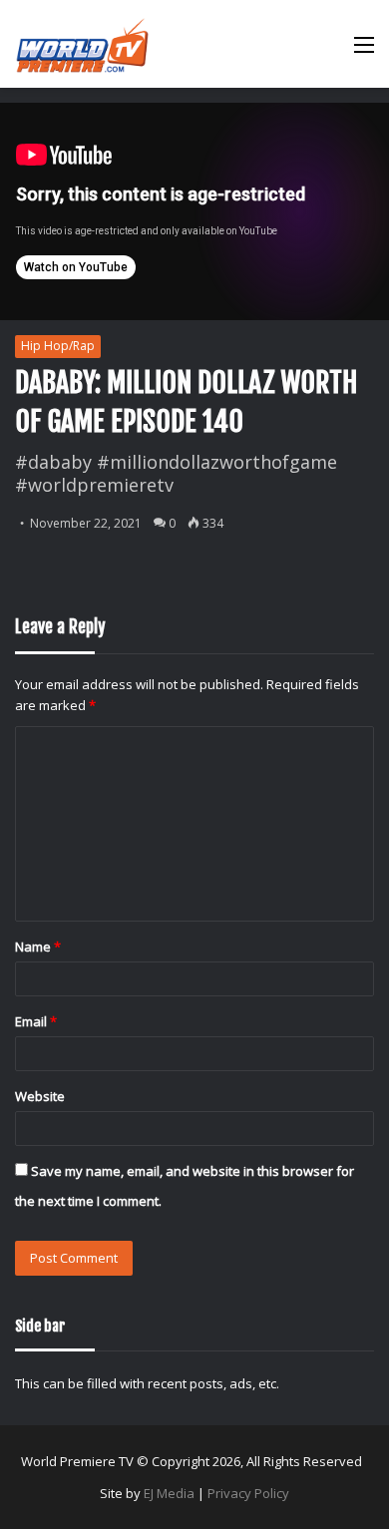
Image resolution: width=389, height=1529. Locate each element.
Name (38, 947)
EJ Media (169, 1493)
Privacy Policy (248, 1493)
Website (40, 1096)
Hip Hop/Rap (58, 345)
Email (36, 1021)
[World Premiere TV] (82, 44)
